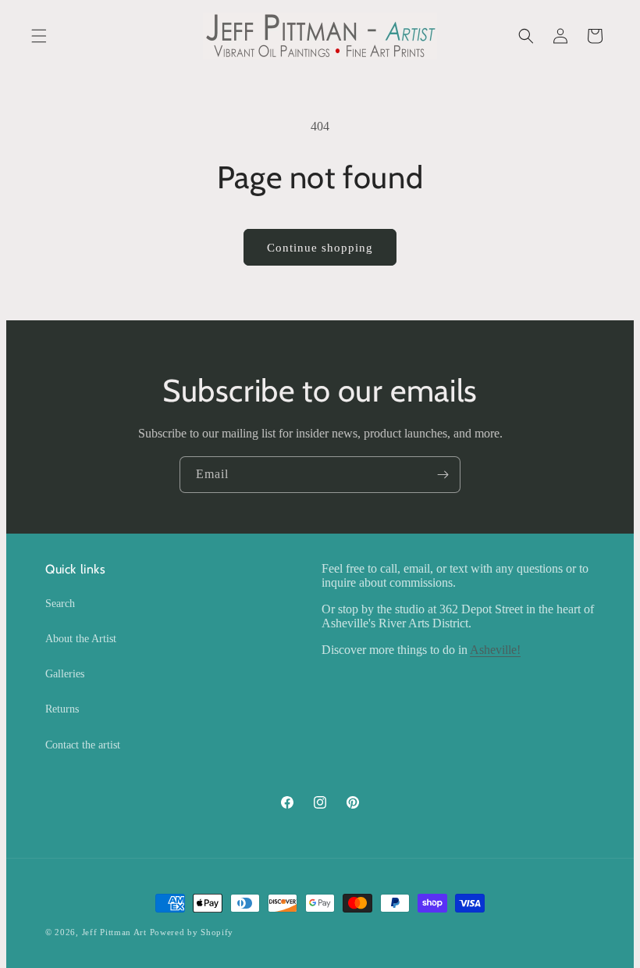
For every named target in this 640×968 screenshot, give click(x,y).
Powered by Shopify (192, 932)
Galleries (64, 674)
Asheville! (495, 649)
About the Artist (80, 639)
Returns (62, 709)
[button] (39, 36)
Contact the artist (82, 745)
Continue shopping (320, 247)
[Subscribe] (442, 474)
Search (60, 603)
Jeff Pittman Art (114, 932)
